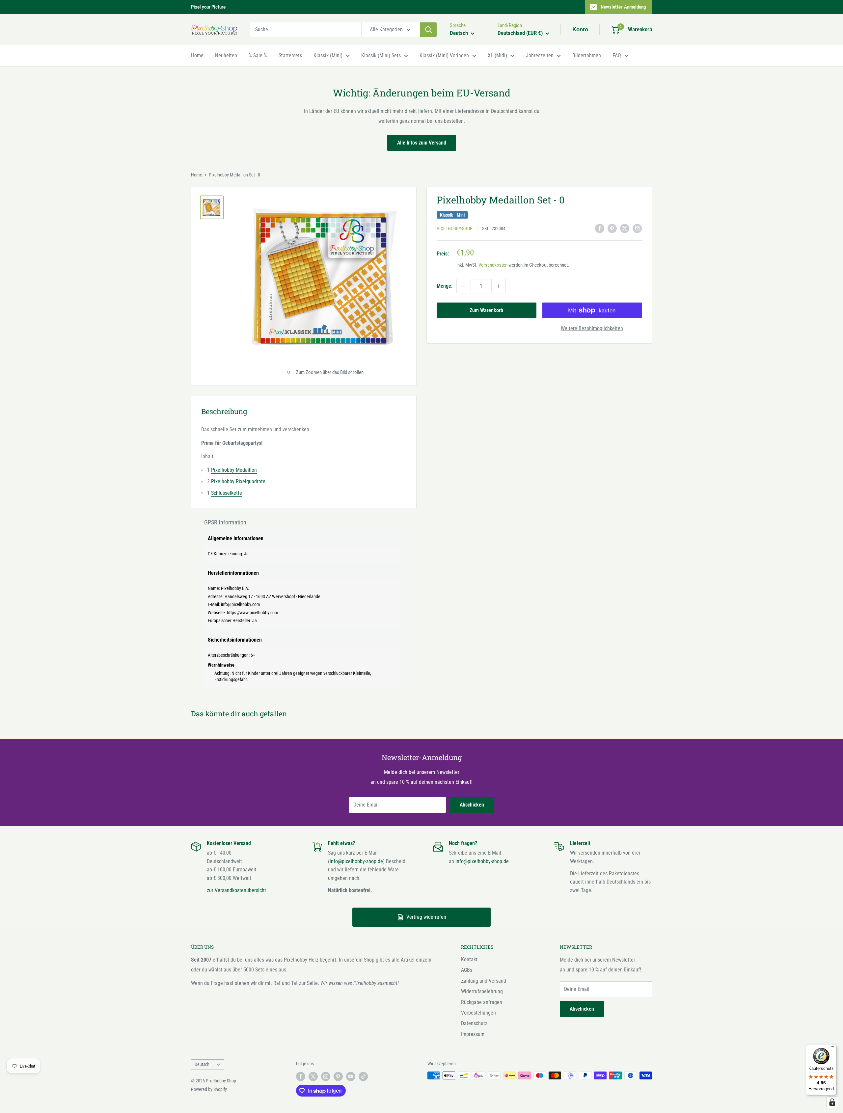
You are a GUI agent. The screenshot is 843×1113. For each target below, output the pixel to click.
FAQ (616, 55)
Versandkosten (492, 265)
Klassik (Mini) (327, 55)
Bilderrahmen (586, 55)
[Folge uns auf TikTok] (363, 1076)
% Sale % (258, 55)
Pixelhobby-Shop (455, 228)
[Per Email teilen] (637, 228)
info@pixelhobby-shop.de (356, 861)
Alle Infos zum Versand (421, 143)
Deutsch (202, 1064)
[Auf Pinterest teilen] (612, 228)
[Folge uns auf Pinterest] (338, 1076)
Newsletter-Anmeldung (623, 7)
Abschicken (472, 805)
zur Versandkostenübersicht (236, 890)
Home (197, 55)
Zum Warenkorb (486, 310)
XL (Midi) (497, 55)
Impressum (472, 1034)
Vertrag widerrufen (426, 917)
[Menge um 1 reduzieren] (464, 286)
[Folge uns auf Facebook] (300, 1076)
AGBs (466, 970)
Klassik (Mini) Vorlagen (444, 55)
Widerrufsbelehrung (482, 991)
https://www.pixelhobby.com (252, 612)
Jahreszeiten (540, 55)
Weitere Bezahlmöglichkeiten (592, 328)
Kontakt (469, 959)
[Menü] (832, 1048)
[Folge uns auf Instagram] (325, 1076)
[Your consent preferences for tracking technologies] (832, 1102)
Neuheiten (226, 55)
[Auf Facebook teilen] (599, 228)
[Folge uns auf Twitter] (313, 1076)
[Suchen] (428, 29)
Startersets (290, 55)
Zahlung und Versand (483, 981)
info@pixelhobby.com (240, 604)
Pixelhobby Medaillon (234, 470)
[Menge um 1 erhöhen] (498, 286)
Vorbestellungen (478, 1013)
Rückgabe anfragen (481, 1002)
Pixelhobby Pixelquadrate (238, 481)
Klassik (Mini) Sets (381, 55)
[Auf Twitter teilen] (624, 228)
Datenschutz (474, 1023)
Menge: (444, 286)
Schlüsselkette (226, 493)
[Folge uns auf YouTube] (350, 1076)
